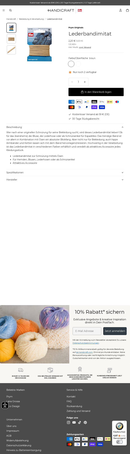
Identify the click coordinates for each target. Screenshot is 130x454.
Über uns (11, 426)
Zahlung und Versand (78, 411)
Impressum (12, 430)
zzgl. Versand (85, 47)
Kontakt (71, 396)
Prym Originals (75, 27)
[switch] (119, 442)
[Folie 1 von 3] (11, 27)
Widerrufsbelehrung (17, 440)
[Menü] (3, 10)
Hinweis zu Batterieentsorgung (23, 450)
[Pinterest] (85, 422)
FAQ (69, 401)
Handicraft (11, 19)
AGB (8, 435)
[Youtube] (74, 422)
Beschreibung (14, 127)
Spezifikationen (14, 172)
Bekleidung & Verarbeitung (31, 19)
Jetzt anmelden (115, 331)
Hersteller (11, 179)
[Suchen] (10, 10)
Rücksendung (74, 406)
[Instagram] (68, 422)
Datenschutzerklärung (18, 445)
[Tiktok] (79, 422)
